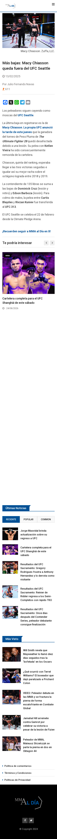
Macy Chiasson (12, 127)
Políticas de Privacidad (17, 780)
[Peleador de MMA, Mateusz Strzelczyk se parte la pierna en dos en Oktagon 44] (11, 743)
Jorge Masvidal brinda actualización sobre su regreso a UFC (33, 534)
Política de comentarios (17, 766)
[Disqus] (28, 369)
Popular (28, 519)
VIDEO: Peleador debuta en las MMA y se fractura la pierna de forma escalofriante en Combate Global (38, 701)
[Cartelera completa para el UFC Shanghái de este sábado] (10, 549)
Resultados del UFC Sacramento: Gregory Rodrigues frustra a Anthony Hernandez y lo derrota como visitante (37, 572)
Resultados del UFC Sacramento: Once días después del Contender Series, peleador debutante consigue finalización (36, 617)
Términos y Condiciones (17, 773)
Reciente (11, 519)
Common (46, 519)
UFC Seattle (25, 115)
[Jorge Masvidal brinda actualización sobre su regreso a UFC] (10, 534)
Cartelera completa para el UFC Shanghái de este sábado (35, 551)
